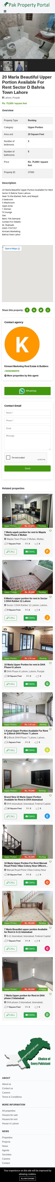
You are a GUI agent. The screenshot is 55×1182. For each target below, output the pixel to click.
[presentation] (1, 66)
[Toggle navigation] (5, 11)
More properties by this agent (22, 375)
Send (27, 468)
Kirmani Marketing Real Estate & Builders (26, 366)
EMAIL (31, 551)
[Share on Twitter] (40, 310)
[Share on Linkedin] (34, 310)
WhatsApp (31, 391)
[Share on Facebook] (27, 310)
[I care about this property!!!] (50, 531)
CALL (12, 551)
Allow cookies (27, 1178)
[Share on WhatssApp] (47, 310)
